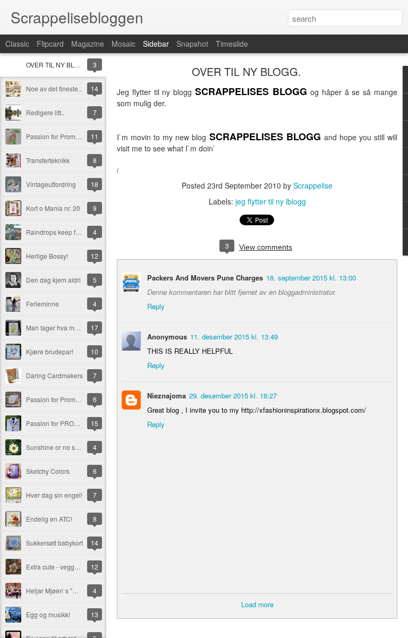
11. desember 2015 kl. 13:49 (234, 336)
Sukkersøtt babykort (54, 542)
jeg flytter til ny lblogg (270, 201)
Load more (257, 604)
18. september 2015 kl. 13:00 (311, 278)
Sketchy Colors (48, 470)
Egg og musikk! (48, 614)
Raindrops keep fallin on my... (68, 231)
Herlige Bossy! (47, 255)
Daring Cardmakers (54, 375)
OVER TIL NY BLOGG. (58, 64)
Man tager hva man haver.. (64, 327)
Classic (17, 43)
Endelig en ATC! (49, 518)
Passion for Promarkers (60, 399)
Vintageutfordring (51, 184)
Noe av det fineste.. (53, 88)
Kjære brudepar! (49, 351)
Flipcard (50, 43)
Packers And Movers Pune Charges (205, 278)
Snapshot (192, 43)
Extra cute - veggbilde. (58, 566)
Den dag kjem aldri (53, 279)
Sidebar (156, 43)
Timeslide (232, 43)
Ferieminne (42, 303)
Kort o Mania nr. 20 (53, 207)
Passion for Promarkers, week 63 (73, 136)
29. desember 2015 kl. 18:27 (233, 395)
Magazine (87, 43)
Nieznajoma (166, 395)
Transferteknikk (48, 160)
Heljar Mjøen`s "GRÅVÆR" (64, 590)
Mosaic (123, 43)
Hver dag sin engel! (54, 494)
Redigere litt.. (45, 112)
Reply (156, 306)
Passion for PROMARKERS (66, 423)
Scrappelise (313, 185)
